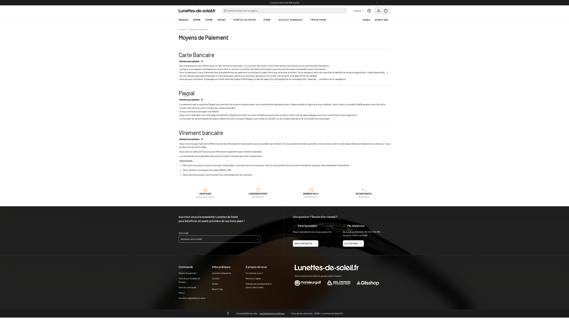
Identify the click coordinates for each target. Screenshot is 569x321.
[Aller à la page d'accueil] (197, 10)
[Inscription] (257, 239)
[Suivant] (377, 3)
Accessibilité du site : (260, 313)
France (357, 10)
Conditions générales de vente (192, 298)
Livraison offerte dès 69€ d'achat (284, 2)
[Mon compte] (378, 10)
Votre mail (183, 233)
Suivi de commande (187, 287)
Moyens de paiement (188, 273)
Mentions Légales (253, 278)
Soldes (215, 284)
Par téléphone (356, 225)
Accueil (182, 29)
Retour (182, 292)
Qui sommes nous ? (254, 273)
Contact (215, 278)
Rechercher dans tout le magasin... (243, 10)
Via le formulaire (307, 225)
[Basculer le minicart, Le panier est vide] (385, 10)
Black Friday (217, 289)
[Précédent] (192, 3)
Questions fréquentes (221, 273)
